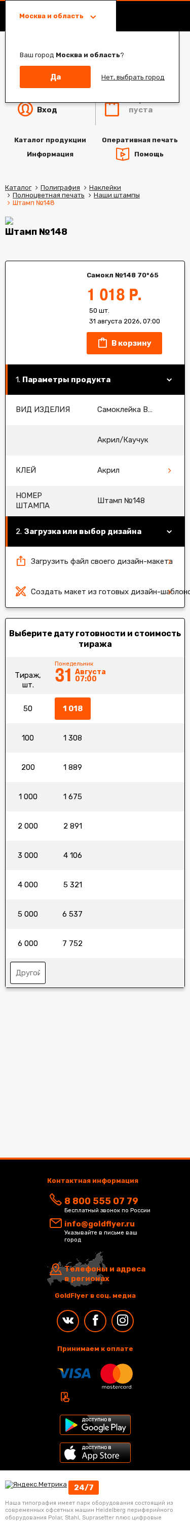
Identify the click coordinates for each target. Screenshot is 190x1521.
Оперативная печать (140, 140)
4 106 (72, 855)
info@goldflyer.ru (99, 1223)
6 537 (72, 914)
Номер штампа (33, 500)
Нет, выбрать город (133, 77)
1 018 (73, 708)
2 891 (72, 826)
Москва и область (52, 16)
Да (55, 76)
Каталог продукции (50, 140)
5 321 (72, 884)
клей (26, 470)
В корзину (130, 343)
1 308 (72, 738)
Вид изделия (43, 409)
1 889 (72, 767)
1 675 (72, 796)
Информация (50, 154)
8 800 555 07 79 (101, 1201)
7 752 (72, 943)
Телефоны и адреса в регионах (104, 1274)
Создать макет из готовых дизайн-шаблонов (107, 591)
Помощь (149, 153)
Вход (46, 109)
